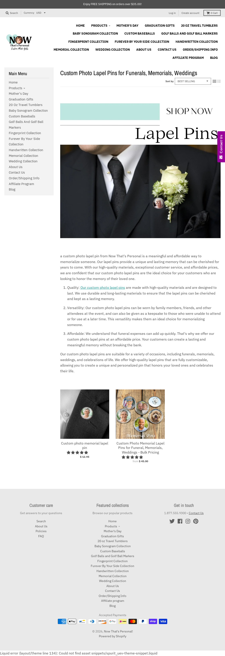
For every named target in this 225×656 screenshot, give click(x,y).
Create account (190, 13)
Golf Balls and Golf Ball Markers (112, 556)
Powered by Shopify (112, 636)
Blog (12, 189)
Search (41, 521)
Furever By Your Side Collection (112, 566)
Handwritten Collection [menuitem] (197, 42)
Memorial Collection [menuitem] (71, 50)
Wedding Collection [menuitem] (112, 50)
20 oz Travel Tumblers (25, 105)
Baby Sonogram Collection (28, 110)
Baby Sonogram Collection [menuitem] (95, 33)
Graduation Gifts (21, 99)
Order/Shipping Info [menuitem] (200, 50)
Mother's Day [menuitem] (127, 26)
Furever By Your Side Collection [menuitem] (142, 42)
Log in (172, 13)
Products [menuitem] (99, 26)
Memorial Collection (23, 156)
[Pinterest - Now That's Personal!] (195, 521)
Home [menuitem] (80, 26)
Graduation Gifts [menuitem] (160, 26)
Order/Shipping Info (24, 178)
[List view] (219, 81)
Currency (29, 12)
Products (15, 88)
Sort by (169, 81)
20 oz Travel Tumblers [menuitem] (199, 26)
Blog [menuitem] (214, 58)
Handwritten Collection (26, 150)
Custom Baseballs (22, 116)
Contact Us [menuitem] (167, 50)
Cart (214, 13)
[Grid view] (214, 81)
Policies (41, 531)
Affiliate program (21, 184)
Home (13, 82)
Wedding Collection (23, 161)
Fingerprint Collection (25, 133)
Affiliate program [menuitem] (188, 58)
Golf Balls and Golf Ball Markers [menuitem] (189, 33)
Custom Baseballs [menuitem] (139, 33)
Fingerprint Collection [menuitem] (88, 42)
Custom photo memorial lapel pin (84, 445)
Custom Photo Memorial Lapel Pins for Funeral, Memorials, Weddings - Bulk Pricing (140, 448)
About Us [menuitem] (143, 50)
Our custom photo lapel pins (102, 287)
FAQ (41, 536)
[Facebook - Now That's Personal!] (180, 521)
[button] (78, 452)
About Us (15, 167)
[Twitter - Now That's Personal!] (172, 521)
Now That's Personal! (118, 631)
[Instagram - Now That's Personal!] (188, 521)
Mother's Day (18, 93)
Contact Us (17, 172)
